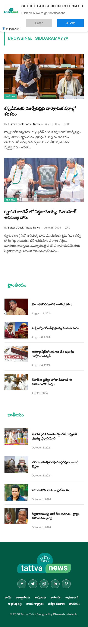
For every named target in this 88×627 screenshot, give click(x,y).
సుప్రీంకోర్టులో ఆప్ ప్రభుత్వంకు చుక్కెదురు (55, 328)
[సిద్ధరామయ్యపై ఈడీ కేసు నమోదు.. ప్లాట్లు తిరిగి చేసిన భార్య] (16, 516)
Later (51, 21)
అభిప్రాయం (41, 597)
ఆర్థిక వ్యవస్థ (15, 603)
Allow (75, 21)
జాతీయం (10, 96)
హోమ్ (8, 597)
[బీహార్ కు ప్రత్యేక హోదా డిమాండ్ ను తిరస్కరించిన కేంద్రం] (16, 382)
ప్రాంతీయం (74, 603)
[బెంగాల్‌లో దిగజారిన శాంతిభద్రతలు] (16, 307)
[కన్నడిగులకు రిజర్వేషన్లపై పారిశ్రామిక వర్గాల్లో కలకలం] (44, 76)
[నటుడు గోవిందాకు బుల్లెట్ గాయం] (16, 492)
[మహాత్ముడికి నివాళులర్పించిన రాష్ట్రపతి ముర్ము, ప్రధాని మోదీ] (16, 436)
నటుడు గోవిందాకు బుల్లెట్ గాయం (51, 490)
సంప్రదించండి (72, 597)
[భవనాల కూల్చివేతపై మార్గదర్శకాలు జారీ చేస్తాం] (16, 464)
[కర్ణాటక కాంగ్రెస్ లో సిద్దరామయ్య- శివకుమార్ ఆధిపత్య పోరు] (44, 180)
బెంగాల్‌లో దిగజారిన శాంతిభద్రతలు (52, 304)
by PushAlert (12, 25)
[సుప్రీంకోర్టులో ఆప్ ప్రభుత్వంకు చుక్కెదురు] (16, 330)
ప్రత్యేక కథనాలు (56, 603)
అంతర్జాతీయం (23, 597)
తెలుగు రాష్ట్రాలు (35, 603)
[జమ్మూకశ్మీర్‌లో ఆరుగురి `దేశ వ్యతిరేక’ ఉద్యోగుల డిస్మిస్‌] (16, 354)
